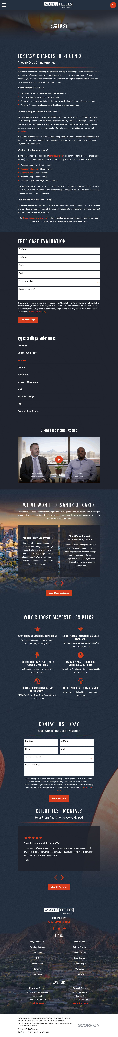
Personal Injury (38, 963)
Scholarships (80, 963)
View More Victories (59, 593)
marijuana (22, 131)
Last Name (23, 257)
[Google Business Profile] (64, 928)
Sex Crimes (37, 952)
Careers (37, 969)
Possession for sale (29, 169)
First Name (23, 249)
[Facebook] (53, 928)
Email (21, 273)
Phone (21, 265)
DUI (37, 958)
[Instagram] (59, 928)
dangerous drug (56, 156)
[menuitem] (59, 345)
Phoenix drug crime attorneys (37, 218)
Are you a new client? (26, 281)
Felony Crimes (79, 947)
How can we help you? (27, 289)
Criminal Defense (38, 947)
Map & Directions (38, 1003)
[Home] (58, 5)
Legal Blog (37, 974)
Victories (79, 969)
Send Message (28, 320)
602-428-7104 (59, 922)
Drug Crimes (79, 958)
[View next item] (62, 583)
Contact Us (79, 974)
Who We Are (79, 942)
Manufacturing (27, 173)
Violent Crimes (79, 952)
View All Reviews (59, 887)
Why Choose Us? (37, 942)
